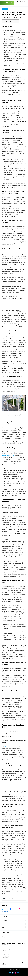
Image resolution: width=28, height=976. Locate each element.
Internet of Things (6, 923)
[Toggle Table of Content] (16, 21)
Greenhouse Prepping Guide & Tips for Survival (12, 949)
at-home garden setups (8, 455)
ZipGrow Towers (9, 746)
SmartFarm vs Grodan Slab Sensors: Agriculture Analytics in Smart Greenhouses (12, 955)
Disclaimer (19, 969)
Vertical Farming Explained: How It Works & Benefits (13, 943)
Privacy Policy (10, 969)
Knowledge (4, 927)
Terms (14, 969)
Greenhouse (4, 8)
